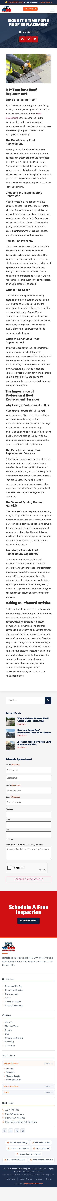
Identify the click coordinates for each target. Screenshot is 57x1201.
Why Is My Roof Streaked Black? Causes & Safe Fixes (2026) (33, 719)
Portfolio (8, 1030)
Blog (7, 1034)
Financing (9, 1042)
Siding (8, 998)
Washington (10, 1072)
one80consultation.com (33, 1183)
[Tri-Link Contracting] (28, 946)
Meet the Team (11, 1026)
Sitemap (39, 1179)
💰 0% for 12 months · (28, 2)
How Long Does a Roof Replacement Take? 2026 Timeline (34, 731)
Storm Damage (11, 994)
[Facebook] (4, 1130)
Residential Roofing (13, 986)
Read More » (22, 724)
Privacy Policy (10, 1179)
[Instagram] (10, 1130)
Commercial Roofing (14, 990)
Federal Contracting (14, 1006)
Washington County (13, 1080)
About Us (9, 1022)
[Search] (48, 700)
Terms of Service (26, 1179)
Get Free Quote (30, 9)
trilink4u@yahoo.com (14, 1114)
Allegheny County (13, 1076)
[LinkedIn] (22, 1130)
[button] (22, 39)
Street (8, 819)
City (7, 829)
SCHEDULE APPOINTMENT (28, 879)
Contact (49, 1179)
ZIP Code (9, 839)
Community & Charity (14, 1038)
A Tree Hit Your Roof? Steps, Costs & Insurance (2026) (34, 743)
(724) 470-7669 (12, 1110)
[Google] (16, 1130)
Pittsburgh (10, 1069)
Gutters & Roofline (13, 1002)
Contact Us (10, 1046)
